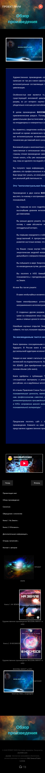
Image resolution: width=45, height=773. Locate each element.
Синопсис (6, 507)
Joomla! (8, 756)
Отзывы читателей (10, 541)
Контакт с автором (10, 548)
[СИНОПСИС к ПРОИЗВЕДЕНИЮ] (24, 50)
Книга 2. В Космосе (10, 527)
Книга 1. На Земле (10, 520)
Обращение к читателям (12, 514)
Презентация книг (10, 493)
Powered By (22, 767)
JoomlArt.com (22, 753)
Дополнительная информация (15, 534)
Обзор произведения (11, 500)
